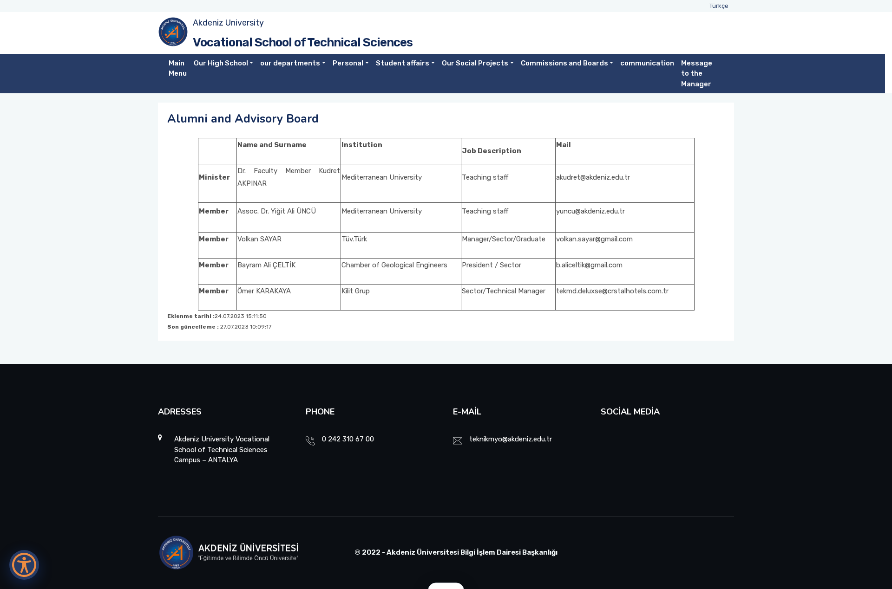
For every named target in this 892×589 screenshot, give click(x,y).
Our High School (221, 63)
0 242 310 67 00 (348, 439)
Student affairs (402, 63)
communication (647, 63)
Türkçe (718, 5)
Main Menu (178, 68)
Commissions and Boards (564, 63)
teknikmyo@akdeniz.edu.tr (510, 439)
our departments (290, 63)
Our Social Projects (475, 63)
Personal (348, 63)
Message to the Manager (696, 73)
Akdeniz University (228, 23)
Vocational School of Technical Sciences (303, 42)
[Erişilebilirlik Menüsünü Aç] (24, 565)
